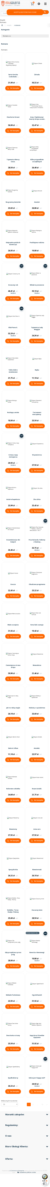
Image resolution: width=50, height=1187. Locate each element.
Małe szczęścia (13, 625)
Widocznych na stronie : (9, 1101)
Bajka (37, 370)
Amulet (37, 202)
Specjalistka (13, 870)
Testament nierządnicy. (37, 413)
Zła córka (36, 499)
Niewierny (13, 829)
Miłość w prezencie (37, 285)
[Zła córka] (36, 488)
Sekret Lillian (13, 748)
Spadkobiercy (13, 1078)
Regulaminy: (11, 1125)
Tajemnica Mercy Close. (13, 161)
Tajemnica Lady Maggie (37, 329)
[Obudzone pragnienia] (36, 573)
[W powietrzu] (36, 443)
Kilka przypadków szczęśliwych (37, 161)
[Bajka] (36, 358)
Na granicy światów (13, 202)
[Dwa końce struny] (13, 1024)
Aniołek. (37, 748)
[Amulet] (36, 191)
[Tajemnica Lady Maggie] (36, 316)
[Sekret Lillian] (13, 737)
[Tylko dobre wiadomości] (13, 358)
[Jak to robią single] (13, 696)
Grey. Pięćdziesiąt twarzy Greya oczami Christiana (37, 119)
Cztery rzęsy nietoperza (13, 456)
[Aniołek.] (36, 737)
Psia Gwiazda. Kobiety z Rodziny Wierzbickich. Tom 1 (37, 542)
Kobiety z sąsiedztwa (37, 708)
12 (42, 1104)
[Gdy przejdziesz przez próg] (13, 941)
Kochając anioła (13, 412)
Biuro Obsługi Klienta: (16, 1146)
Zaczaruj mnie (37, 910)
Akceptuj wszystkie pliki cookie (25, 12)
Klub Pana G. (13, 327)
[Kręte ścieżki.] (36, 777)
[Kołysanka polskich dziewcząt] (13, 231)
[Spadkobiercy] (13, 1066)
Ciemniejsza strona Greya (13, 666)
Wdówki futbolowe (13, 995)
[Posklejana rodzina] (36, 231)
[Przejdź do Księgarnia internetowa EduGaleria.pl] (2, 25)
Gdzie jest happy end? (37, 1078)
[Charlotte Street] (13, 106)
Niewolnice (37, 665)
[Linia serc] (36, 818)
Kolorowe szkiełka (13, 789)
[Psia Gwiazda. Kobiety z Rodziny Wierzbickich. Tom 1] (36, 528)
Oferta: (9, 1158)
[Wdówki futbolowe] (13, 983)
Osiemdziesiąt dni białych (13, 541)
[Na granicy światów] (13, 191)
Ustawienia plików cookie (27, 1172)
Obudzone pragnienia (37, 584)
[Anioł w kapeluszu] (13, 488)
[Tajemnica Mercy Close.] (13, 148)
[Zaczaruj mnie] (36, 898)
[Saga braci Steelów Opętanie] (36, 1024)
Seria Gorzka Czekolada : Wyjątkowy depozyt (13, 77)
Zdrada (37, 75)
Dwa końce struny (13, 1035)
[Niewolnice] (36, 654)
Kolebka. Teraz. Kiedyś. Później (13, 911)
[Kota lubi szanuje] (36, 613)
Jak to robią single (13, 708)
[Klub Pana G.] (13, 316)
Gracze (13, 584)
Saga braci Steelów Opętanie (37, 1036)
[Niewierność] (36, 858)
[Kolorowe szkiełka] (13, 777)
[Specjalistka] (13, 858)
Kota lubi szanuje (36, 625)
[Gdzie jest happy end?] (36, 1066)
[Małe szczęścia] (13, 613)
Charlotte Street (13, 117)
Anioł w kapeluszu (13, 499)
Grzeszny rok (13, 285)
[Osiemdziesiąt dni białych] (13, 528)
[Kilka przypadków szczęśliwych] (36, 148)
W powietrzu (37, 455)
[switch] (45, 1183)
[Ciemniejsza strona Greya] (13, 654)
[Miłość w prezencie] (36, 273)
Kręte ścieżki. (37, 789)
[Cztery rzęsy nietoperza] (13, 443)
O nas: (8, 1135)
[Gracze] (13, 573)
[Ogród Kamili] (36, 983)
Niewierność (37, 870)
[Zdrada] (36, 63)
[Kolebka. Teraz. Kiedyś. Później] (13, 898)
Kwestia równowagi (36, 952)
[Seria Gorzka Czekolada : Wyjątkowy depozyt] (13, 63)
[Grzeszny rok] (13, 273)
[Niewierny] (13, 818)
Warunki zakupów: (14, 1114)
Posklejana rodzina (37, 243)
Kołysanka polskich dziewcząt (13, 244)
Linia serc (37, 829)
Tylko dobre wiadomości (13, 371)
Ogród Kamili (37, 995)
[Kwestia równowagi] (36, 941)
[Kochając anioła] (13, 401)
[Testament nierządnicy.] (36, 401)
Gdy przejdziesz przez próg (13, 953)
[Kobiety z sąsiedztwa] (36, 696)
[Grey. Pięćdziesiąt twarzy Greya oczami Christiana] (36, 106)
